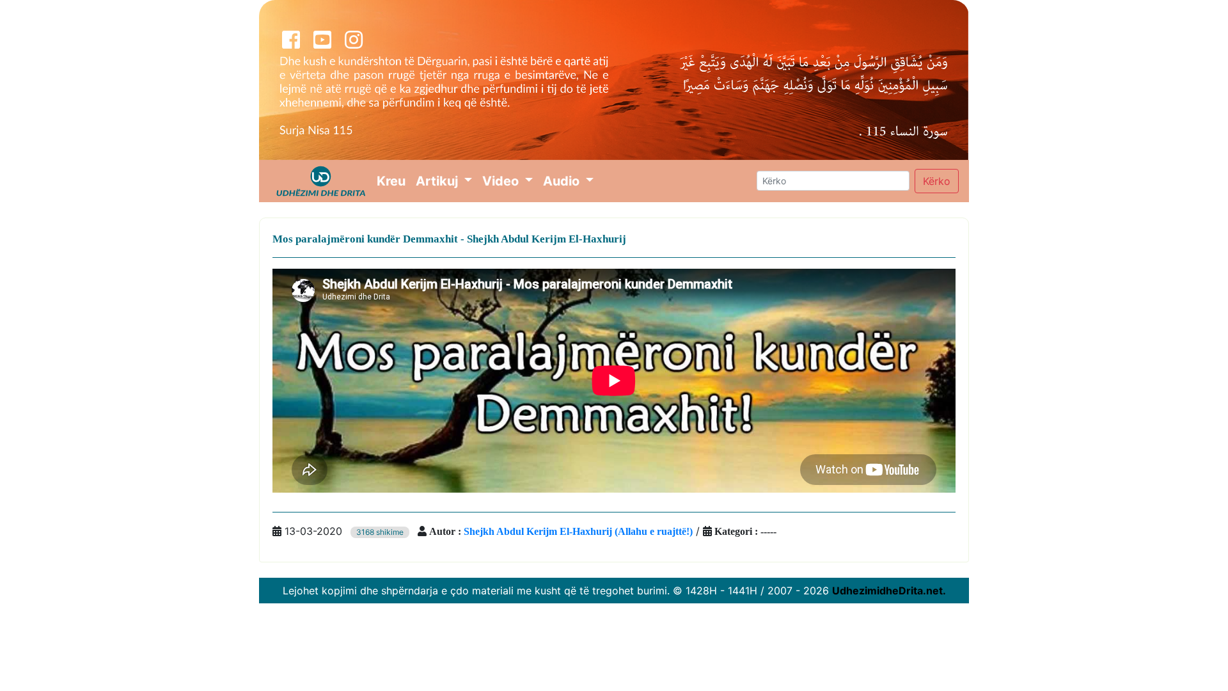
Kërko (936, 181)
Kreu (394, 181)
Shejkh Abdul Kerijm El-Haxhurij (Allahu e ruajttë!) (578, 531)
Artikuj (438, 181)
